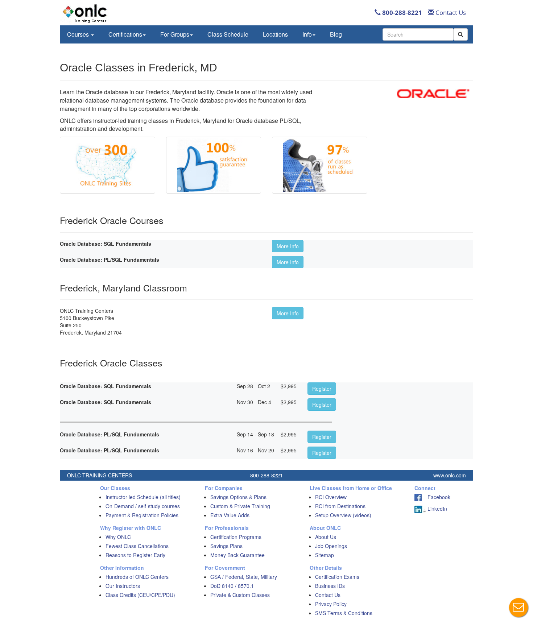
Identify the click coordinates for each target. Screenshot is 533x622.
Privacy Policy (331, 604)
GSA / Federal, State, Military (243, 576)
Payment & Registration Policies (142, 515)
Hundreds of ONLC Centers (137, 576)
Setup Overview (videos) (343, 515)
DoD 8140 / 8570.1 (232, 585)
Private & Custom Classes (240, 594)
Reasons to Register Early (135, 555)
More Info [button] (288, 246)
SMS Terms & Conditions (343, 613)
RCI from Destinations (340, 506)
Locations (275, 34)
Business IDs (330, 585)
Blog (336, 34)
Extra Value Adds (229, 515)
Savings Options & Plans (238, 497)
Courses (78, 34)
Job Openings (331, 546)
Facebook (436, 497)
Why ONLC (118, 536)
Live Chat (518, 607)
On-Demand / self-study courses (143, 506)
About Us (325, 536)
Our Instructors (123, 585)
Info (307, 34)
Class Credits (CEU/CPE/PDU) (140, 594)
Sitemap (324, 555)
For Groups (174, 34)
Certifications (125, 34)
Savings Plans (226, 546)
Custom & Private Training (240, 506)
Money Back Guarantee (237, 555)
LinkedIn (436, 508)
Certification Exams (337, 576)
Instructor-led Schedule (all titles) (143, 497)
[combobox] (418, 34)
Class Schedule (227, 34)
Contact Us (450, 12)
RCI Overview (331, 497)
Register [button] (321, 388)
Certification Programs (235, 536)
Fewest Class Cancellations (137, 546)
